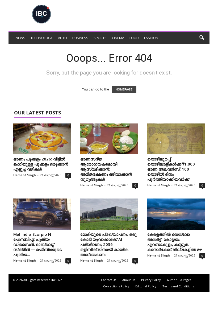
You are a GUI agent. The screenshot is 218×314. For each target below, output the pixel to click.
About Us (128, 280)
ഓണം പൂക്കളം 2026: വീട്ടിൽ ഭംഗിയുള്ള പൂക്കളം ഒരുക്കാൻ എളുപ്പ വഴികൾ (40, 164)
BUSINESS (80, 37)
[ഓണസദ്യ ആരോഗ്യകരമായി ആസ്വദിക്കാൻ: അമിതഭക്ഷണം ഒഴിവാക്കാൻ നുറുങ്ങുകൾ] (109, 138)
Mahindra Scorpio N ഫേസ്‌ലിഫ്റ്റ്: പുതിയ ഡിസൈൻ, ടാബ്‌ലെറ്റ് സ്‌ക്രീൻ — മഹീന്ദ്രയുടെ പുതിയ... (37, 244)
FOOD (134, 37)
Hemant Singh (24, 175)
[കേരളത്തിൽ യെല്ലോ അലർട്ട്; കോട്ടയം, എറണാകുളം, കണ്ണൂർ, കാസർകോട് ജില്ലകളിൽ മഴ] (176, 214)
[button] (201, 38)
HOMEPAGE (124, 89)
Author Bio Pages (179, 280)
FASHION (151, 37)
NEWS (20, 37)
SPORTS (100, 37)
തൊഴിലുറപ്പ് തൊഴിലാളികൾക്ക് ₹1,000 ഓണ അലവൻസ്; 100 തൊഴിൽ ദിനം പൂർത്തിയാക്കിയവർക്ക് (171, 169)
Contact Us (108, 280)
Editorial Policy (145, 286)
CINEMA (118, 37)
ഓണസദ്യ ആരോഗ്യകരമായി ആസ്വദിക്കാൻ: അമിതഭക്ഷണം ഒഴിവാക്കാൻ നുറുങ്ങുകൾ (106, 169)
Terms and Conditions (178, 286)
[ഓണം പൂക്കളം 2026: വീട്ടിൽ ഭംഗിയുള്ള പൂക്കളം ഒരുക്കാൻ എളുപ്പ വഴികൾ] (42, 138)
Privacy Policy (151, 280)
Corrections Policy (116, 286)
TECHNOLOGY (42, 37)
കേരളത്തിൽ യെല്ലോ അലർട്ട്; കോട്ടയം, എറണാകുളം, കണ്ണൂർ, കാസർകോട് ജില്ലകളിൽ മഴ (174, 242)
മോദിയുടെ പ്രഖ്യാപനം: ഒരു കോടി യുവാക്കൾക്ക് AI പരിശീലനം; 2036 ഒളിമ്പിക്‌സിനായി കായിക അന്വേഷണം (108, 244)
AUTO (62, 37)
